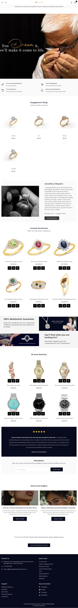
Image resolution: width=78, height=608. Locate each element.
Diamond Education (45, 569)
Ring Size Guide (44, 566)
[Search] (5, 2)
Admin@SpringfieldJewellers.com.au (15, 569)
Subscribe (57, 469)
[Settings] (71, 2)
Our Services (43, 561)
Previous (3, 46)
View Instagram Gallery (39, 545)
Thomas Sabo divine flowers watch (64, 385)
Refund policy (43, 576)
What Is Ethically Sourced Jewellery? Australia (58, 508)
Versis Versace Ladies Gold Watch (39, 385)
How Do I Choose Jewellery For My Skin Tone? (20, 508)
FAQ (40, 571)
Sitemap (41, 578)
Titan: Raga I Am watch (13, 385)
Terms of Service (44, 573)
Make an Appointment (46, 564)
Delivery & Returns (7, 587)
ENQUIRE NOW (52, 218)
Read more (20, 519)
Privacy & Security (6, 594)
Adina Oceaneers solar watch (64, 418)
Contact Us (4, 596)
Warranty (4, 589)
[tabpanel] (39, 46)
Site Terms (4, 592)
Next (75, 46)
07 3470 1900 (8, 566)
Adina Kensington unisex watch (13, 418)
